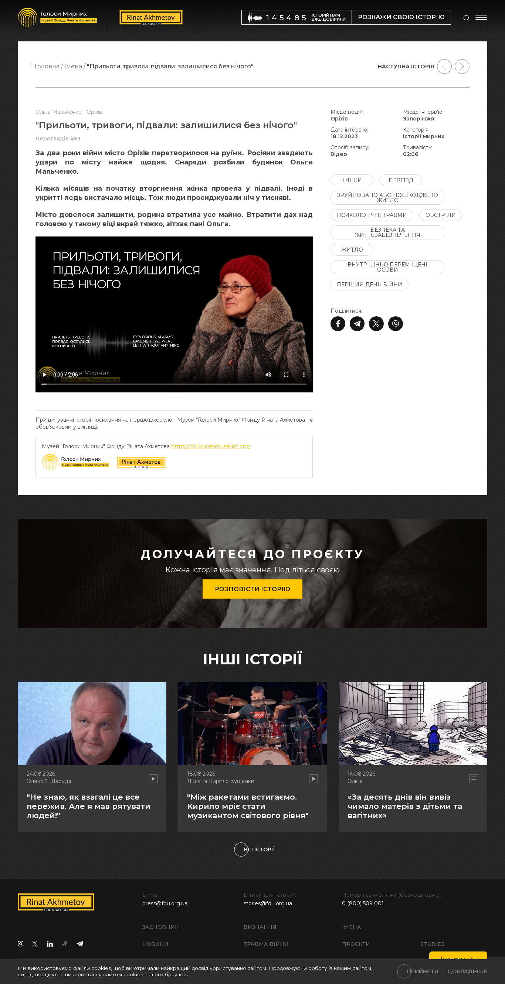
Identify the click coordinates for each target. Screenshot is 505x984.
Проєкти (356, 944)
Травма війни (266, 944)
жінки (352, 180)
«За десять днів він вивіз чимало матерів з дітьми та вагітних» (405, 806)
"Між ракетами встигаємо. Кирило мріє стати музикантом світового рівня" (248, 806)
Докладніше (467, 971)
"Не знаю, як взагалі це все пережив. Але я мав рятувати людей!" (88, 806)
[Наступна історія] (462, 66)
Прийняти (422, 971)
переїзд (401, 180)
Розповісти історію (252, 589)
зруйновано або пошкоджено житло (387, 198)
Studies (432, 944)
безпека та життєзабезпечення (387, 232)
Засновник (160, 927)
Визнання (260, 927)
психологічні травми (372, 215)
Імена (351, 927)
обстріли (441, 215)
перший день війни (369, 284)
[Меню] (481, 17)
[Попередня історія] (444, 66)
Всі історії (259, 849)
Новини (155, 944)
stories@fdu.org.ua (268, 903)
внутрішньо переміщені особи (387, 267)
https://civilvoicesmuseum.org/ (210, 446)
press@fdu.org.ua (164, 903)
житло (352, 249)
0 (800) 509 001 (363, 903)
